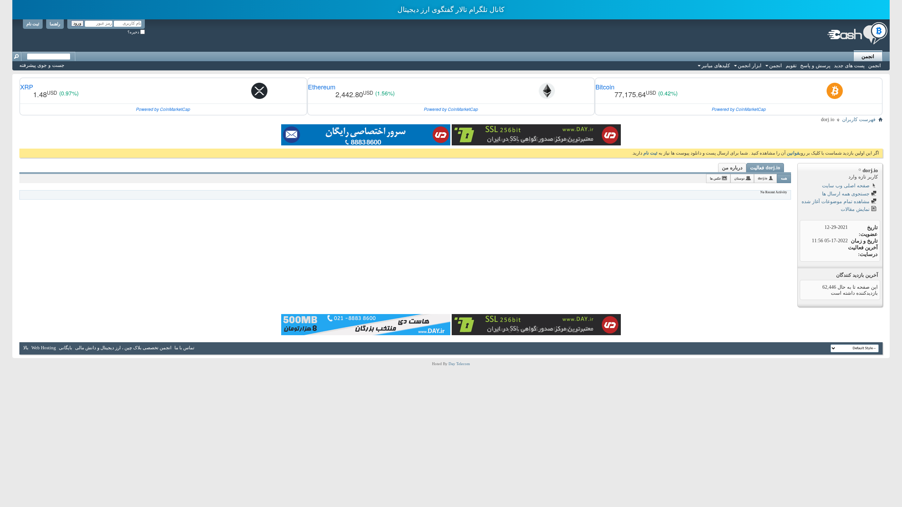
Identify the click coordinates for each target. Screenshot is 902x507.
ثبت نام (32, 23)
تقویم (791, 65)
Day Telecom (459, 364)
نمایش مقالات (856, 209)
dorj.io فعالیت (765, 167)
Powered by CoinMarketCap (739, 109)
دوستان (739, 178)
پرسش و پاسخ (815, 65)
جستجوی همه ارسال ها (846, 193)
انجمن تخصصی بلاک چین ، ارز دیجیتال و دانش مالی (123, 347)
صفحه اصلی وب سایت (846, 185)
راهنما (55, 23)
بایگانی (65, 347)
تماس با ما (184, 347)
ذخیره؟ (134, 32)
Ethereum (321, 86)
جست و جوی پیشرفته (41, 65)
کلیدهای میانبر (716, 65)
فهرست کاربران (859, 119)
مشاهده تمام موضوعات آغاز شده (836, 201)
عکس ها (715, 178)
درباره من (732, 167)
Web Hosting (43, 347)
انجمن (867, 56)
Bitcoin (604, 86)
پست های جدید (849, 65)
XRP (26, 86)
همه (784, 178)
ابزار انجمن (749, 65)
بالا (26, 347)
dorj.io (762, 178)
